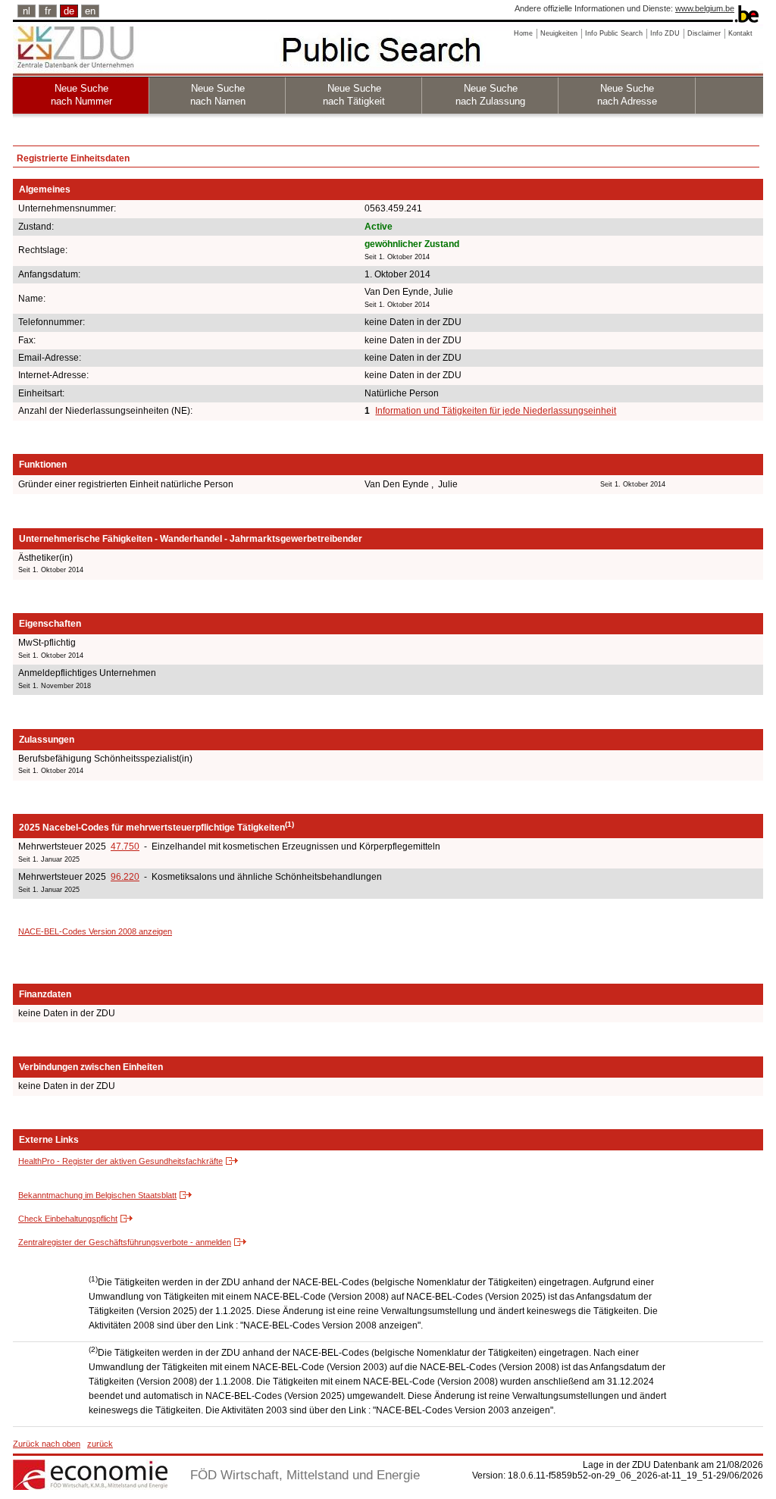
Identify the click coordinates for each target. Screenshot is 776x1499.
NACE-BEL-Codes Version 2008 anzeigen (95, 931)
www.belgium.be (704, 8)
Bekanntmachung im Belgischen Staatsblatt (97, 1195)
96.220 (125, 877)
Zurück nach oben (46, 1443)
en (90, 11)
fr (48, 11)
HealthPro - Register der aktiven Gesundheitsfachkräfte (120, 1161)
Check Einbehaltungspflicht (67, 1218)
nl (26, 11)
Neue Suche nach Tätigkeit (354, 95)
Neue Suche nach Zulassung (490, 95)
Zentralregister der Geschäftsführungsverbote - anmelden (124, 1242)
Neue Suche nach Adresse (627, 95)
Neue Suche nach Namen (218, 95)
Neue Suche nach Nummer (81, 95)
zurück (100, 1443)
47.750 (125, 846)
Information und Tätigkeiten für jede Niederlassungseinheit (495, 410)
